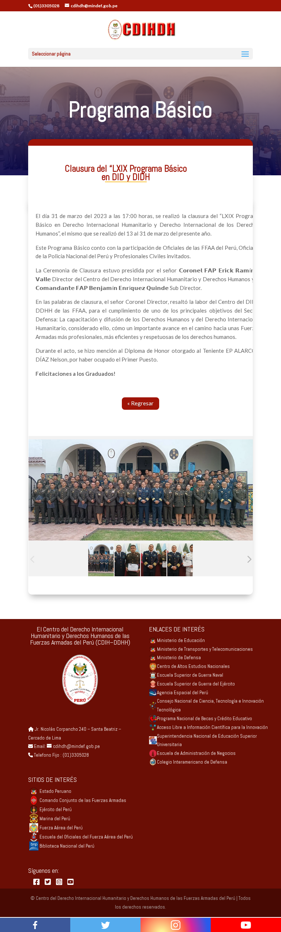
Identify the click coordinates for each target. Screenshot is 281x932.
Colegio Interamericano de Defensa (192, 762)
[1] (101, 559)
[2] (127, 559)
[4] (180, 559)
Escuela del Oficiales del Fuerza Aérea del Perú (86, 837)
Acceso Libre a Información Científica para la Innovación (212, 727)
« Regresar (140, 403)
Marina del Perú (55, 819)
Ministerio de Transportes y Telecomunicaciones (205, 649)
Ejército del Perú (56, 809)
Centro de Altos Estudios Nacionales (193, 666)
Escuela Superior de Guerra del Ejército (196, 684)
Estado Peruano (55, 791)
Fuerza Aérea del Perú (61, 828)
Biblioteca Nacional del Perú (67, 846)
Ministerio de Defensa (179, 657)
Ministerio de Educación (181, 640)
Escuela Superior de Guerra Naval (190, 675)
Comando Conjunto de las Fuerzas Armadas (83, 800)
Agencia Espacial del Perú (182, 693)
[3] (153, 559)
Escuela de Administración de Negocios (196, 753)
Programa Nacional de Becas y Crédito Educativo (204, 718)
